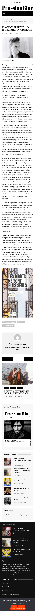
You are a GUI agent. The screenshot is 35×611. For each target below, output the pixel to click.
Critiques (13, 388)
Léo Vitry (6, 34)
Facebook (14, 2)
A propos (5, 583)
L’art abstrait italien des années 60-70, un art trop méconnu (22, 470)
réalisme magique (10, 322)
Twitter (17, 2)
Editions (24, 34)
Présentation (6, 587)
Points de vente (7, 591)
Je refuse (21, 606)
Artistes (6, 388)
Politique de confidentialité (10, 595)
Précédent (8, 359)
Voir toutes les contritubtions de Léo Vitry (17, 348)
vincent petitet (9, 325)
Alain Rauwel (8, 396)
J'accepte (14, 606)
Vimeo (20, 2)
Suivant (27, 359)
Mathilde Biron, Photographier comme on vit (22, 460)
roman (22, 322)
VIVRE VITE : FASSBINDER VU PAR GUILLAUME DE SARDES (16, 392)
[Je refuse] (33, 604)
